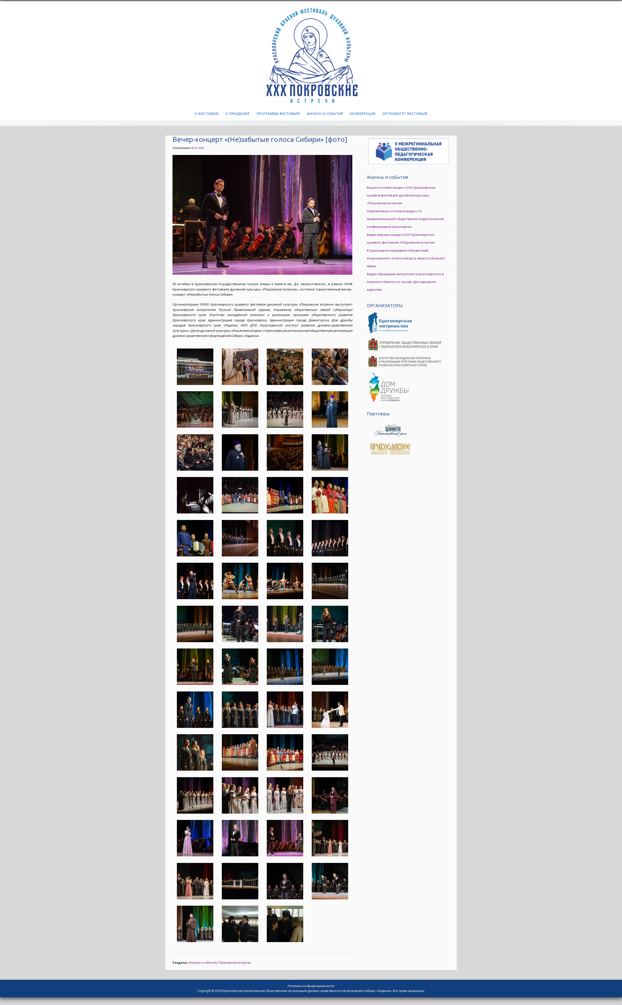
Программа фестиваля (278, 113)
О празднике (237, 113)
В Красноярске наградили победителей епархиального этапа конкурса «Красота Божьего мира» (406, 258)
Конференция (362, 113)
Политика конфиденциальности (311, 986)
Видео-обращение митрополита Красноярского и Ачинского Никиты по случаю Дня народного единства (405, 282)
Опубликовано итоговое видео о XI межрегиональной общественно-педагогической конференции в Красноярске (405, 219)
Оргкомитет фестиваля (404, 113)
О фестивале (207, 113)
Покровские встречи (234, 962)
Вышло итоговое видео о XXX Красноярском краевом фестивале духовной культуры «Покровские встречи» (401, 195)
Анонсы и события (325, 113)
